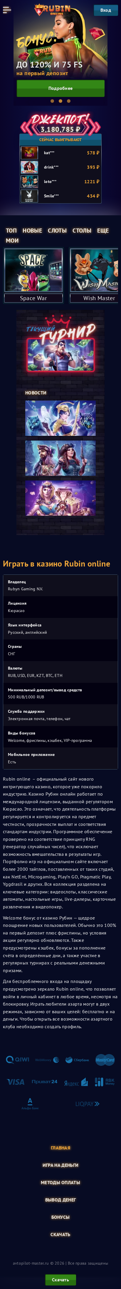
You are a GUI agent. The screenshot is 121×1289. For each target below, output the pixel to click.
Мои (12, 240)
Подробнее (60, 88)
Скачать (60, 1234)
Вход (105, 10)
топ (11, 230)
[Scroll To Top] (113, 1255)
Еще (103, 230)
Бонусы (60, 1217)
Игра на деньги (60, 1165)
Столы (82, 230)
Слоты (57, 230)
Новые (32, 230)
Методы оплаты (60, 1182)
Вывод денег (60, 1200)
